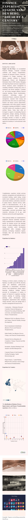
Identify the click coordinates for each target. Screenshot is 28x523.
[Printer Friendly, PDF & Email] (23, 452)
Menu (14, 38)
